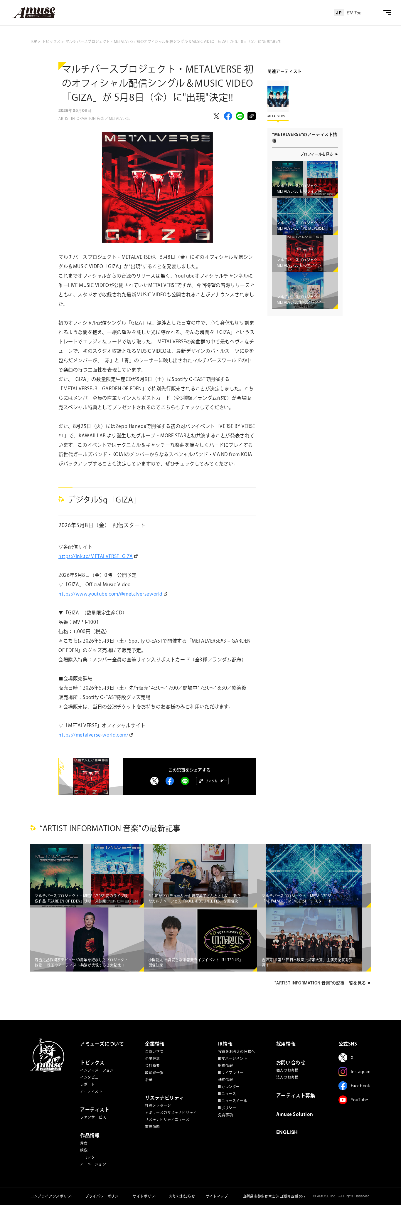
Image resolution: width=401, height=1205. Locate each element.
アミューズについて (102, 1043)
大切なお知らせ (182, 1196)
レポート (87, 1084)
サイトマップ (217, 1196)
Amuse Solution (294, 1114)
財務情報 (225, 1065)
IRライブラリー (231, 1072)
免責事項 (225, 1115)
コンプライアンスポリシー (52, 1196)
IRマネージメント (232, 1058)
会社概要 (152, 1065)
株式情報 (225, 1079)
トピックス (92, 1062)
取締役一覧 (154, 1072)
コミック (87, 1157)
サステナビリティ (164, 1097)
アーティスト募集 (295, 1095)
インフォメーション (96, 1070)
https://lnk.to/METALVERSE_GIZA (95, 556)
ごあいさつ (154, 1051)
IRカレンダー (229, 1086)
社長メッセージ (158, 1105)
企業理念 (152, 1058)
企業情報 (154, 1043)
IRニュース (227, 1093)
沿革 (148, 1079)
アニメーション (93, 1164)
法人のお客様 (287, 1077)
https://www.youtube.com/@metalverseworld (110, 593)
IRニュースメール (232, 1101)
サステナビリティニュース (167, 1119)
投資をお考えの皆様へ (236, 1051)
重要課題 (152, 1126)
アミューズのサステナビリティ (171, 1112)
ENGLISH (287, 1133)
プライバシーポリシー (103, 1196)
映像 (83, 1150)
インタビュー (91, 1077)
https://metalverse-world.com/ (93, 734)
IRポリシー (227, 1108)
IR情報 (225, 1043)
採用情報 (286, 1043)
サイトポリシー (146, 1196)
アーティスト (91, 1091)
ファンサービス (93, 1117)
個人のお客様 (287, 1070)
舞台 (83, 1143)
